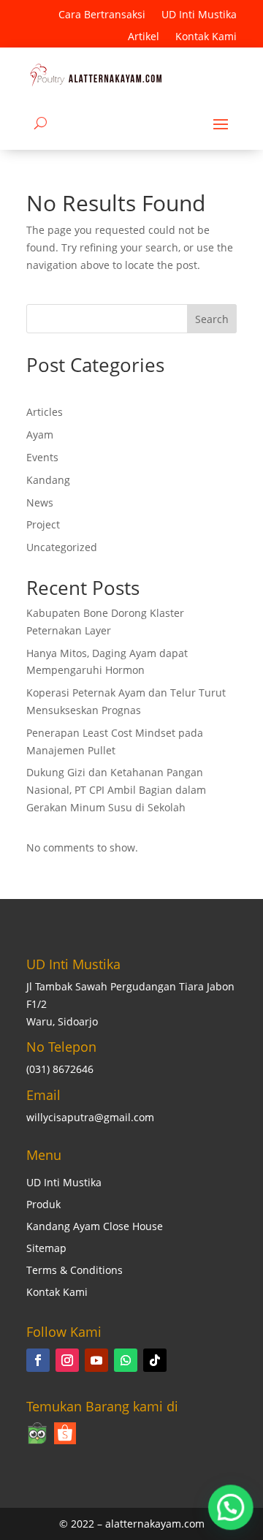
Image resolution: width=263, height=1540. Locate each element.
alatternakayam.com (155, 1523)
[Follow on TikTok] (155, 1360)
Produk (43, 1205)
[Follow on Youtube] (96, 1360)
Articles (44, 412)
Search (212, 319)
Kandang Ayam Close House (94, 1227)
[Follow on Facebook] (38, 1360)
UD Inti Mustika (199, 15)
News (39, 502)
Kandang (48, 480)
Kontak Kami (206, 37)
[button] (230, 1506)
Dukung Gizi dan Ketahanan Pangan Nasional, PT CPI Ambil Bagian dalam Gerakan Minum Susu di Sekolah (116, 789)
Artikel (143, 37)
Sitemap (46, 1249)
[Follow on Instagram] (67, 1360)
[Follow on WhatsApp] (125, 1360)
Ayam (39, 434)
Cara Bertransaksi (101, 15)
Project (43, 524)
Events (42, 457)
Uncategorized (61, 547)
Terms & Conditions (74, 1271)
